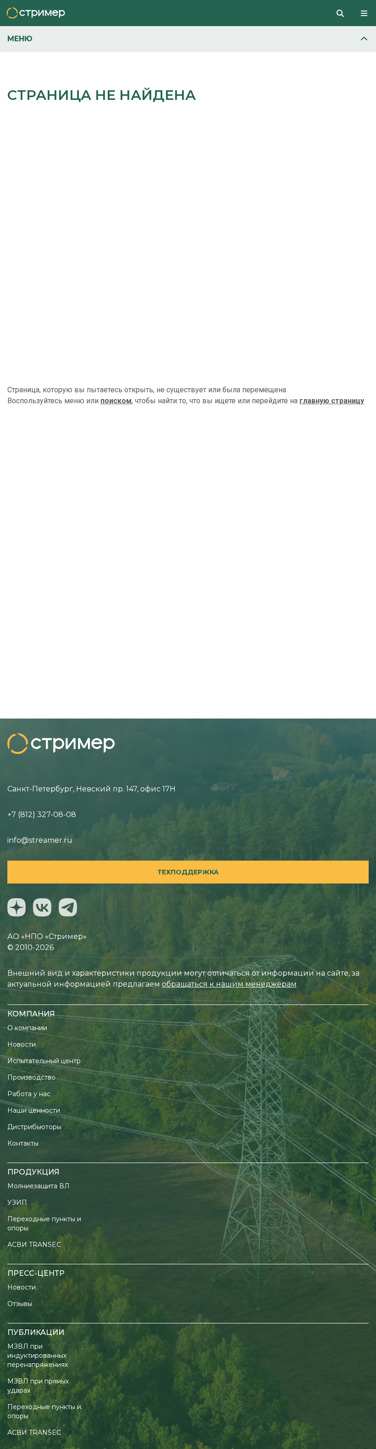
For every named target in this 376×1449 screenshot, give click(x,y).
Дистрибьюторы (34, 1127)
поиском (116, 400)
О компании (27, 1028)
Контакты (23, 1143)
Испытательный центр (44, 1061)
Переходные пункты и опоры (44, 1223)
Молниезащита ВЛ (38, 1186)
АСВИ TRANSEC (34, 1244)
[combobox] (344, 13)
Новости (21, 1044)
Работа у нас (28, 1094)
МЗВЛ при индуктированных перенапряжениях (37, 1355)
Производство (31, 1077)
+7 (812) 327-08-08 (41, 814)
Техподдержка (188, 872)
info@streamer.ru (39, 840)
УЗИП (17, 1202)
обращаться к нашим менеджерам (229, 984)
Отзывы (19, 1304)
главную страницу (331, 400)
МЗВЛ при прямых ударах (38, 1385)
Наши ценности (33, 1110)
